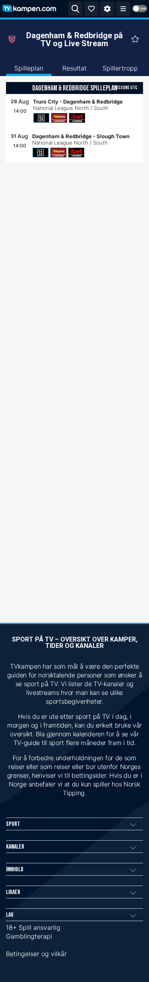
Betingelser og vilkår (36, 954)
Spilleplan (28, 68)
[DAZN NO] (41, 118)
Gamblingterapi (29, 936)
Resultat (74, 68)
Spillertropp (120, 68)
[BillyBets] (59, 118)
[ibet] (77, 118)
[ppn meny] (123, 9)
